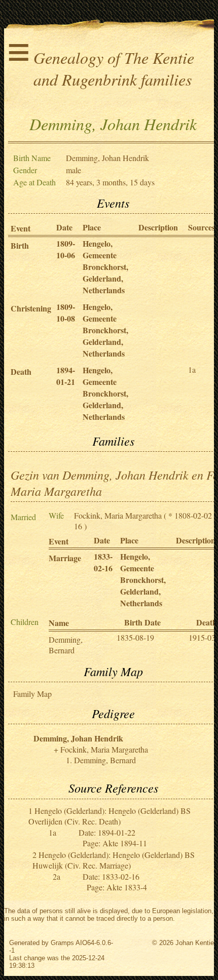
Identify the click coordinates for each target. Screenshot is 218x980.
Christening (31, 308)
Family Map (32, 693)
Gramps (62, 943)
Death (21, 371)
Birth (20, 245)
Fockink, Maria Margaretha (118, 515)
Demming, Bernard (66, 644)
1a (192, 369)
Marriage (65, 558)
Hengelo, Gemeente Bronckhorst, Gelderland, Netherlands (105, 267)
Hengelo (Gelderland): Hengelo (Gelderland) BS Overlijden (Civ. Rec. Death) (109, 816)
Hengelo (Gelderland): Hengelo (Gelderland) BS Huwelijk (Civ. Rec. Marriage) (113, 860)
